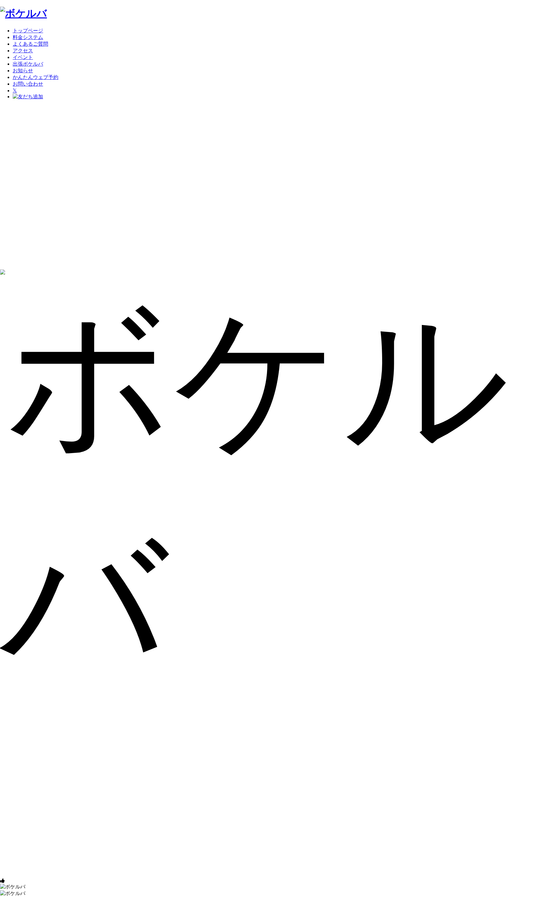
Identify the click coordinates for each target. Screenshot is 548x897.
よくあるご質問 (30, 44)
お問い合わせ (28, 84)
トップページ (28, 30)
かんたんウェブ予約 (35, 77)
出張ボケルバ (28, 64)
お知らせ (23, 70)
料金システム (28, 37)
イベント (23, 57)
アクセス (23, 50)
